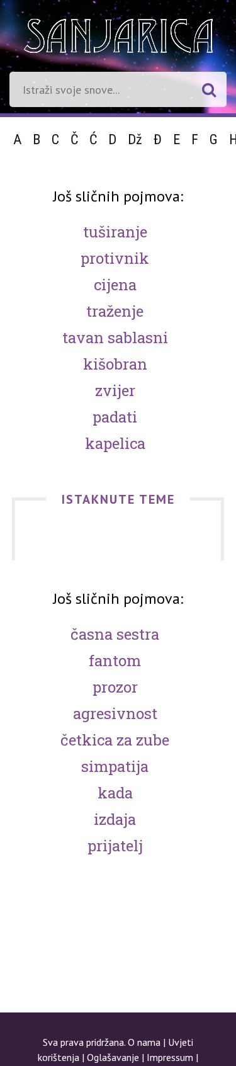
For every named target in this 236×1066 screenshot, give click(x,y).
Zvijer (115, 390)
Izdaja (115, 819)
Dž (135, 139)
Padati (115, 417)
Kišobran (115, 364)
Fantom (115, 660)
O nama (144, 1042)
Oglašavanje (113, 1057)
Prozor (115, 687)
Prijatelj (115, 846)
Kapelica (115, 443)
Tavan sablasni (115, 337)
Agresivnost (115, 713)
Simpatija (115, 766)
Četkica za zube (114, 740)
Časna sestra (114, 634)
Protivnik (115, 258)
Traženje (114, 311)
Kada (115, 793)
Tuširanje (115, 232)
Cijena (115, 285)
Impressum (170, 1057)
